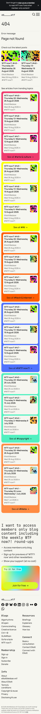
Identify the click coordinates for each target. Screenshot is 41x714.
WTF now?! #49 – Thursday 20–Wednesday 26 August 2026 (10, 67)
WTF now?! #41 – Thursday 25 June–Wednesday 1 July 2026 (15, 491)
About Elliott (6, 681)
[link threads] (27, 604)
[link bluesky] (11, 604)
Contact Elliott (29, 647)
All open (5, 623)
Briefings (26, 619)
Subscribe (6, 660)
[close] (38, 5)
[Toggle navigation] (38, 14)
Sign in (4, 657)
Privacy (4, 694)
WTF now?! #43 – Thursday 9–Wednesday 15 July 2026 (15, 400)
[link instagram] (23, 604)
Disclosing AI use (9, 697)
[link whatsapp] (2, 608)
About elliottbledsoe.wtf (9, 677)
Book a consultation (28, 642)
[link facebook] (15, 604)
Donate (4, 664)
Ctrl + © (4, 632)
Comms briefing (8, 626)
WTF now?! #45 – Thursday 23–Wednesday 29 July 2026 (16, 380)
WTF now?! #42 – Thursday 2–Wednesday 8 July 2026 (16, 421)
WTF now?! (8, 80)
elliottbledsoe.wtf (12, 707)
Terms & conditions (6, 686)
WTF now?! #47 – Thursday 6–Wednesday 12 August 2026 (15, 139)
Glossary (26, 626)
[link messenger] (35, 604)
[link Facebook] (2, 604)
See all (19, 156)
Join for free (19, 585)
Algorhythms (7, 619)
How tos (26, 629)
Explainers (27, 623)
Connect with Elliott (28, 651)
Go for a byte (7, 639)
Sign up (4, 654)
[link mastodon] (6, 604)
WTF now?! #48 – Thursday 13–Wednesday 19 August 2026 (29, 67)
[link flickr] (31, 604)
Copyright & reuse (9, 690)
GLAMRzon (6, 636)
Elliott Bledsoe (8, 74)
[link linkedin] (19, 604)
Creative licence (8, 629)
